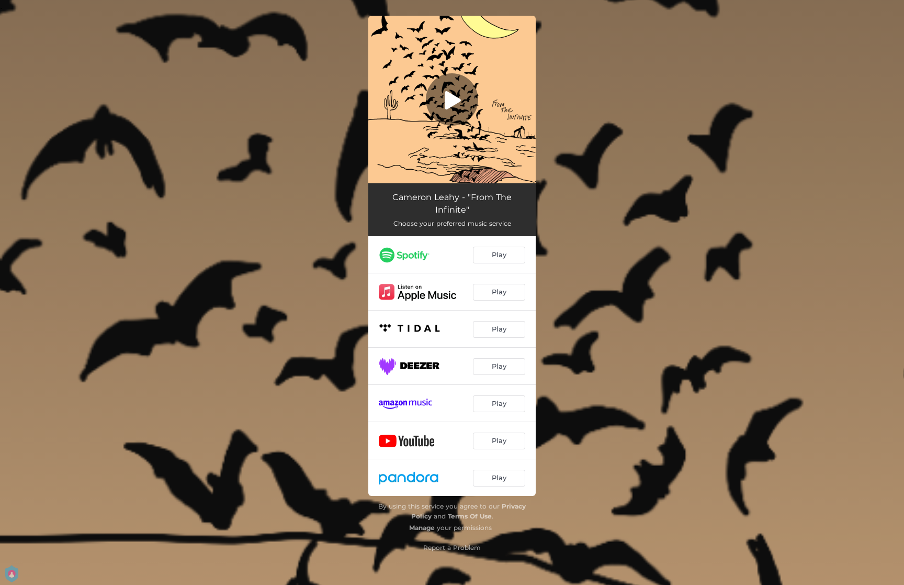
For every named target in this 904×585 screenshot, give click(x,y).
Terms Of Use (470, 516)
